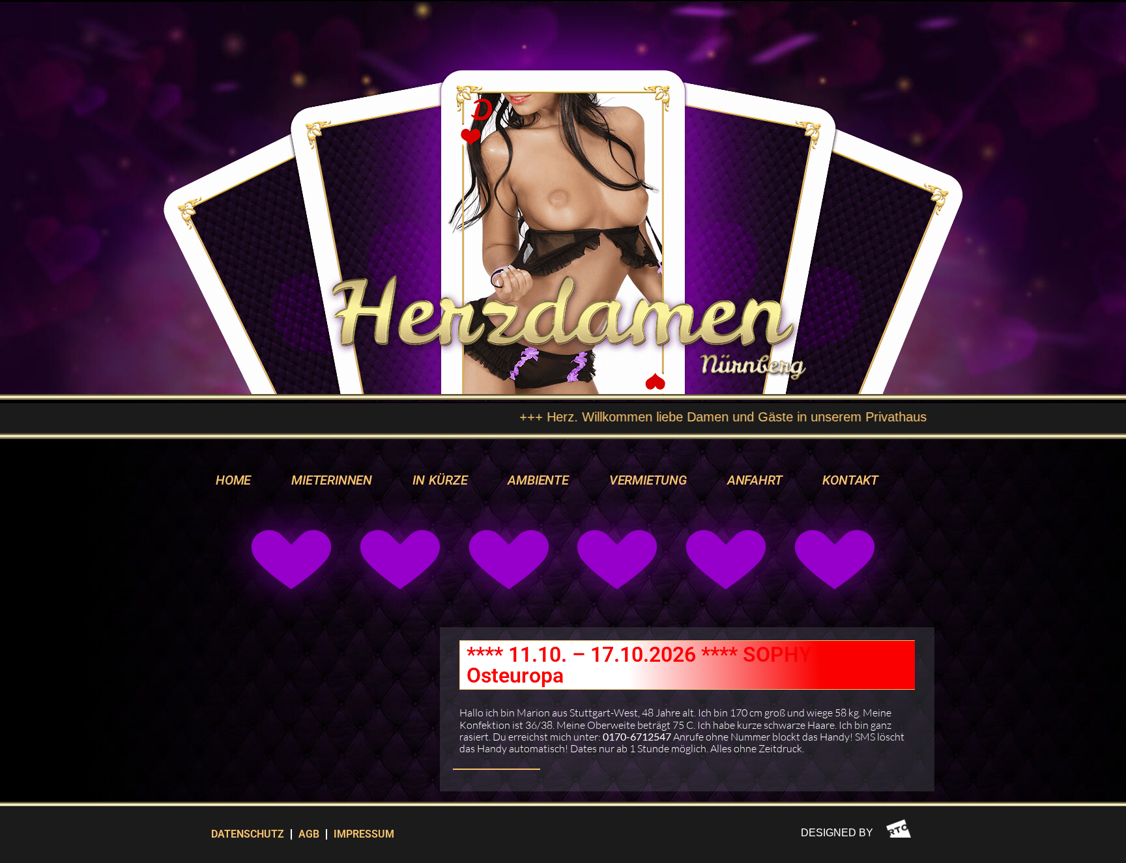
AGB (308, 834)
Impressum (364, 834)
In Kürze (439, 480)
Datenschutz (247, 834)
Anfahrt (755, 480)
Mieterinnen (331, 480)
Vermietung (648, 480)
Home (233, 480)
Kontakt (850, 480)
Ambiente (538, 480)
